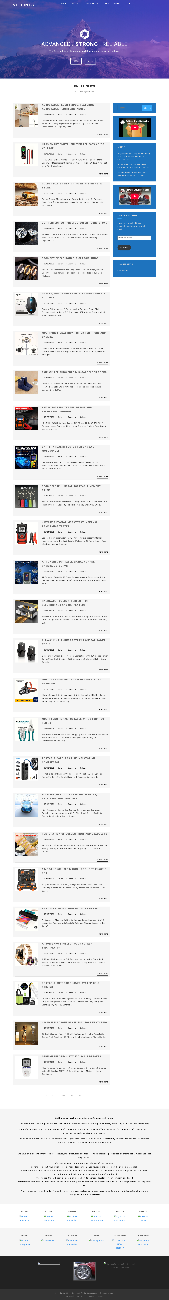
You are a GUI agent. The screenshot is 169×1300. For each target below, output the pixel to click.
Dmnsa (103, 1293)
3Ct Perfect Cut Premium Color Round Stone (74, 223)
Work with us (92, 4)
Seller (60, 114)
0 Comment (71, 114)
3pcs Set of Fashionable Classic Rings (70, 258)
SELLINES (23, 5)
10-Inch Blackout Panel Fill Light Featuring (74, 1022)
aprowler (80, 1296)
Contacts (131, 4)
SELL (90, 61)
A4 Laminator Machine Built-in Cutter (70, 908)
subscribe (124, 247)
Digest (117, 4)
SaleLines (75, 4)
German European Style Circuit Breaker (71, 1056)
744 (63, 1095)
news (53, 1241)
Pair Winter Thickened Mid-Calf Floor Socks (74, 372)
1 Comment (71, 532)
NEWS (76, 61)
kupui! (100, 1296)
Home (63, 4)
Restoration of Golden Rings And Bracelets (74, 834)
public (100, 1241)
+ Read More (102, 134)
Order (106, 4)
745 (71, 1095)
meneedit (91, 1296)
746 (79, 1095)
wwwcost (70, 1296)
